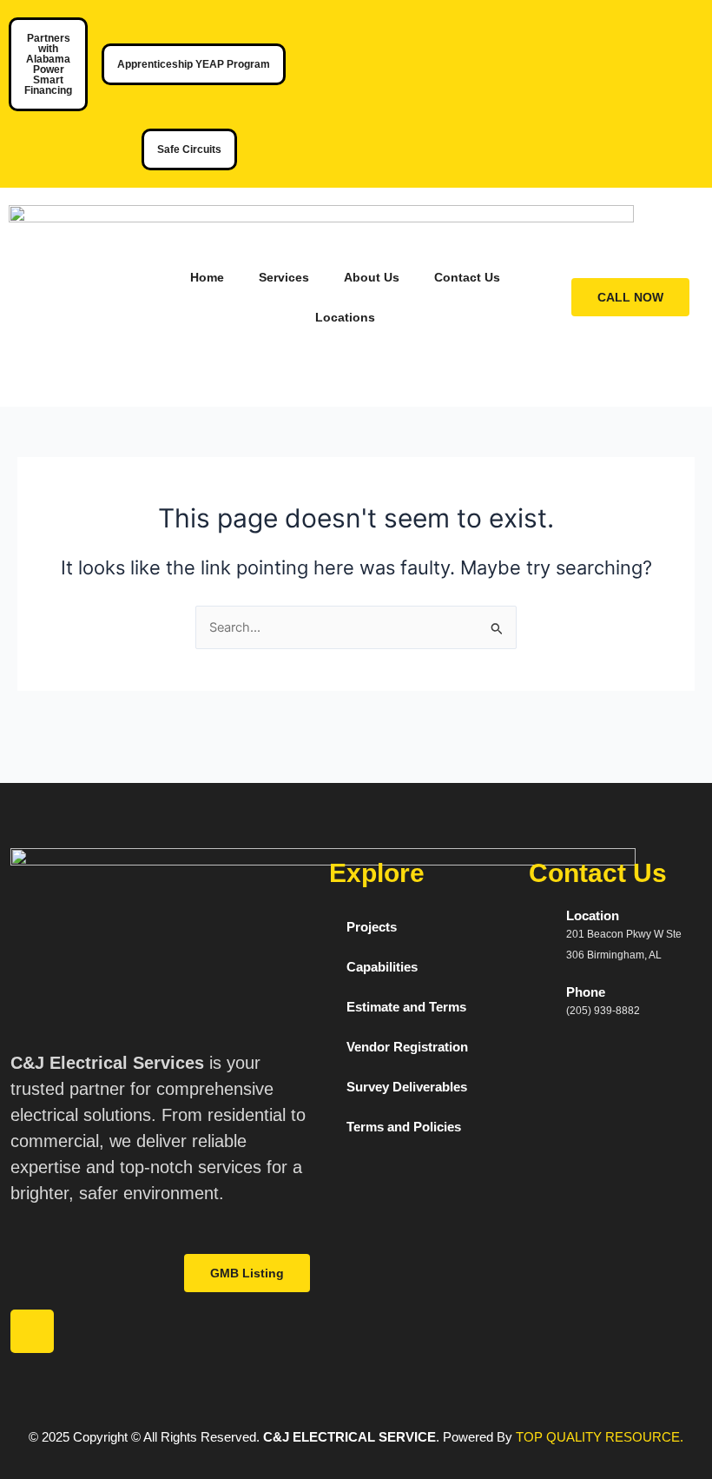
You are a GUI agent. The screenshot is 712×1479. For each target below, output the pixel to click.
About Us (371, 277)
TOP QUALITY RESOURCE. (597, 1437)
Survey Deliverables (406, 1087)
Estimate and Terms (406, 1007)
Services (284, 277)
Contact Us (467, 277)
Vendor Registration (407, 1047)
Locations (345, 317)
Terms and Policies (403, 1127)
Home (207, 277)
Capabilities (382, 967)
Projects (371, 927)
